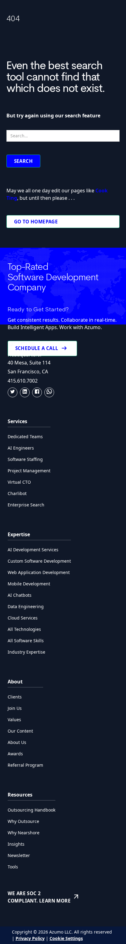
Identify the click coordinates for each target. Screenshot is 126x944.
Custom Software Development (39, 561)
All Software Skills (26, 640)
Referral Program (25, 765)
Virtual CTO (19, 482)
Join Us (15, 708)
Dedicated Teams (25, 436)
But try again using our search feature (53, 115)
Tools (13, 867)
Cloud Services (23, 618)
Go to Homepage (36, 221)
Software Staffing (25, 459)
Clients (15, 697)
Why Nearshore (23, 833)
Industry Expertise (26, 652)
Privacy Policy (30, 938)
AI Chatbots (19, 595)
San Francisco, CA (28, 371)
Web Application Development (39, 572)
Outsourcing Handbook (31, 810)
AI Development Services (33, 550)
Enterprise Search (26, 505)
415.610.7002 (23, 380)
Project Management (29, 471)
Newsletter (19, 855)
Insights (16, 844)
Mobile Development (29, 584)
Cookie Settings (66, 938)
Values (14, 719)
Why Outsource (23, 821)
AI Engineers (21, 448)
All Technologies (24, 629)
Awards (15, 754)
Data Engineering (26, 606)
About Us (17, 742)
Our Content (20, 731)
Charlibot (17, 493)
